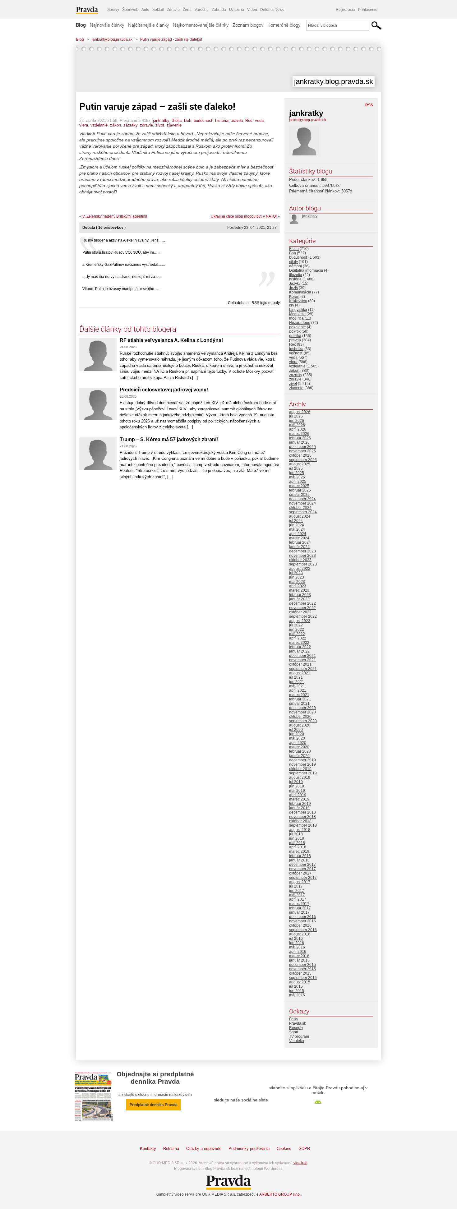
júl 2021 (296, 677)
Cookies (284, 1148)
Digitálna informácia (306, 270)
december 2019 (302, 760)
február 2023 (300, 595)
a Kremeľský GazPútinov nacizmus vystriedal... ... (123, 264)
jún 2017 (296, 890)
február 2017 (300, 908)
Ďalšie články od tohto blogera (127, 329)
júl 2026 (296, 416)
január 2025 (299, 494)
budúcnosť (203, 120)
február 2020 (300, 751)
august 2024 (299, 516)
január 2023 (299, 599)
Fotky (293, 1019)
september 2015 (303, 978)
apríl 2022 (297, 638)
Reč (248, 120)
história (221, 120)
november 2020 (302, 712)
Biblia (177, 120)
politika (295, 336)
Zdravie (173, 9)
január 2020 (299, 756)
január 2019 (299, 808)
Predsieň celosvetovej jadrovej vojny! (164, 389)
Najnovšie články (107, 25)
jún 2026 (296, 420)
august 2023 (299, 568)
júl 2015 (296, 986)
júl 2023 (296, 573)
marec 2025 (299, 486)
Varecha (202, 9)
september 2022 (303, 616)
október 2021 (300, 664)
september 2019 (303, 773)
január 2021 (299, 703)
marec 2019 (299, 799)
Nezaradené (299, 323)
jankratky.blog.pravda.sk (112, 39)
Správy (113, 9)
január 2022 (299, 651)
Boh (187, 120)
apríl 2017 (297, 899)
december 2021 (302, 655)
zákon (115, 125)
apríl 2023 (297, 586)
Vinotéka (296, 1041)
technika (296, 349)
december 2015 (302, 964)
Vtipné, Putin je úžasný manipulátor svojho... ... (121, 289)
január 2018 (299, 860)
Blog (81, 24)
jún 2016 (296, 943)
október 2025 (300, 455)
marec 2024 (299, 538)
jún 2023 (296, 577)
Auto (145, 9)
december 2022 (302, 603)
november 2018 (302, 816)
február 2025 (300, 490)
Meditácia (297, 314)
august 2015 (299, 982)
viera (83, 125)
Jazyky (295, 283)
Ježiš (293, 288)
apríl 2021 (297, 690)
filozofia (295, 275)
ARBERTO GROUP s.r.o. (280, 1194)
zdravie (146, 125)
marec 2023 (299, 590)
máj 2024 (297, 529)
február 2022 (300, 647)
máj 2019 (297, 790)
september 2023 (303, 564)
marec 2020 (299, 747)
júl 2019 (296, 782)
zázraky (130, 125)
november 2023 (302, 555)
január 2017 (299, 912)
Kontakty (148, 1148)
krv (291, 305)
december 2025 (302, 447)
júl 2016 (296, 938)
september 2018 (303, 825)
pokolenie (297, 327)
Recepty (296, 1028)
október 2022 (300, 612)
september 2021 (303, 669)
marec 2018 (299, 851)
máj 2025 (297, 477)
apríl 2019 (297, 795)
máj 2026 (297, 425)
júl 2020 (296, 729)
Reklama (171, 1148)
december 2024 (302, 499)
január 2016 (299, 960)
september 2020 (303, 721)
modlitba (296, 318)
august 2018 (299, 830)
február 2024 (300, 542)
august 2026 (299, 412)
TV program (299, 1036)
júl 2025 (296, 468)
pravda (237, 120)
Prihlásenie (367, 9)
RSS (369, 105)
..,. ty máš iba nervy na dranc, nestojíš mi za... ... (122, 277)
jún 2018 (296, 838)
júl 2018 (296, 834)
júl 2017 (296, 886)
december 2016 (302, 917)
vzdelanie (99, 125)
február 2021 (300, 699)
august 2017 (299, 882)
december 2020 (302, 708)
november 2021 (302, 660)
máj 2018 (297, 843)
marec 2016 (299, 956)
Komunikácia (300, 292)
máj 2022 (297, 634)
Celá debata (238, 303)
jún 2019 (296, 786)
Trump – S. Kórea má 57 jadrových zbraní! (169, 439)
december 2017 (302, 864)
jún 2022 (296, 629)
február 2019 (300, 803)
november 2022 (302, 608)
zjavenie (174, 125)
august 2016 (299, 934)
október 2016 (300, 925)
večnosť (296, 353)
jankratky (161, 120)
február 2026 (300, 438)
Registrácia (345, 9)
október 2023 (300, 560)
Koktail (158, 9)
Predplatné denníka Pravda (154, 1105)
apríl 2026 (297, 429)
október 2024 (300, 507)
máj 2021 (297, 686)
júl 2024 (296, 521)
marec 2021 (299, 695)
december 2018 (302, 812)
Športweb (130, 9)
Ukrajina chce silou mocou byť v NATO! (244, 216)
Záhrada (219, 9)
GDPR (304, 1148)
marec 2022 (299, 642)
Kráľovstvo (298, 301)
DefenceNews (272, 9)
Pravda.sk (297, 1023)
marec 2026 (299, 433)
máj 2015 (297, 995)
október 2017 (300, 873)
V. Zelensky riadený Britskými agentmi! (114, 216)
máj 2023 (297, 581)
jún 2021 (296, 682)
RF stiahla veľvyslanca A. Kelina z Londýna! (171, 340)
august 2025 (299, 464)
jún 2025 (296, 473)
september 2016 (303, 930)
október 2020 (300, 716)
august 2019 (299, 777)
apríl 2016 (297, 951)
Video (252, 9)
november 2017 (302, 869)
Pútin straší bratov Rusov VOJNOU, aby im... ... (121, 252)
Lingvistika (298, 309)
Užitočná (236, 9)
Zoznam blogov (248, 25)
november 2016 (302, 921)
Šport (293, 1032)
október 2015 (300, 973)
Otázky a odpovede (203, 1148)
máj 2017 (297, 895)
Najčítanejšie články (148, 25)
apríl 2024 (297, 534)
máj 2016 (297, 947)
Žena (187, 9)
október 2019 (300, 769)
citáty (293, 262)
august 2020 (299, 725)
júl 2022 (296, 625)
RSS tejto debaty (266, 303)
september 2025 (303, 460)
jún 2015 (296, 991)
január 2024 (299, 547)
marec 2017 (299, 904)
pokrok (295, 331)
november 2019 (302, 764)
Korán (294, 296)
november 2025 (302, 451)
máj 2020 (297, 738)
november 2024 (302, 503)
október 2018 (300, 821)
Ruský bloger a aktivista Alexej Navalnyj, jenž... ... (123, 240)
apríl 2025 (297, 481)
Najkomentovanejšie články (200, 25)
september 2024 (303, 512)
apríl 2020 (297, 743)
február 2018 (300, 856)
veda (259, 120)
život (159, 125)
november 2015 (302, 969)
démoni (295, 266)
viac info (300, 1163)
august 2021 (299, 673)
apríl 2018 (297, 847)
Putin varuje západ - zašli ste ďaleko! (171, 39)
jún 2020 (296, 734)
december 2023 (302, 551)
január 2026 (299, 442)
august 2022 (299, 621)
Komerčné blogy (283, 25)
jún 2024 (296, 525)
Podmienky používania (249, 1148)
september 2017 (303, 877)
